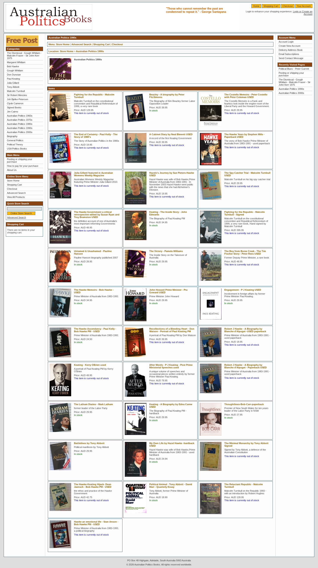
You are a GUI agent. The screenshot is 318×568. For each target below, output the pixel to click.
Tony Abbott (13, 87)
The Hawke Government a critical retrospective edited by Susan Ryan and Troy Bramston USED (96, 214)
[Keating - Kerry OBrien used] (61, 397)
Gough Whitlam (15, 70)
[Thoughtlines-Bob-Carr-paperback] (212, 437)
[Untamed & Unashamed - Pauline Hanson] (61, 283)
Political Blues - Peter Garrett (294, 68)
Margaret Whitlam (16, 62)
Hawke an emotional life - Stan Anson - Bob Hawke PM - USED (96, 523)
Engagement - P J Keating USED (242, 290)
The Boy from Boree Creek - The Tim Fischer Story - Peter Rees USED (245, 252)
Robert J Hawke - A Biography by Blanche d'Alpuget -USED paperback (245, 330)
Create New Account (289, 46)
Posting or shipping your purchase (19, 160)
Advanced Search (16, 193)
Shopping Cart (270, 6)
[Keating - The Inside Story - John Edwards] (137, 241)
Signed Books (14, 107)
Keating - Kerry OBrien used (90, 365)
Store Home (13, 180)
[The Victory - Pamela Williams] (137, 279)
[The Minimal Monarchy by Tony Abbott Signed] (212, 472)
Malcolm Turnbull (16, 91)
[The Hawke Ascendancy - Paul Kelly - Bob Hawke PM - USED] (61, 358)
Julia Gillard (13, 83)
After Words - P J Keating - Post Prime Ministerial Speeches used (171, 366)
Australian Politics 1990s (19, 128)
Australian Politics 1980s (19, 124)
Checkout (288, 6)
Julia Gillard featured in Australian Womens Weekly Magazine (93, 174)
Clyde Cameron (15, 103)
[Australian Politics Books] (49, 29)
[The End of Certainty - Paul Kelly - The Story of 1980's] (61, 164)
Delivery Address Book (291, 50)
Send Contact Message (291, 58)
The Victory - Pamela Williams (166, 251)
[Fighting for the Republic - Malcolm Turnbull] (61, 123)
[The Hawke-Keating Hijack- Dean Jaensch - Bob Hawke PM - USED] (61, 512)
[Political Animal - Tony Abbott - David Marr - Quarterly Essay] (137, 514)
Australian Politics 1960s (19, 115)
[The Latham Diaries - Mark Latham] (61, 433)
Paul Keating (13, 78)
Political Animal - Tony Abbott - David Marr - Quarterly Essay (170, 485)
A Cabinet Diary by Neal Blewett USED (171, 134)
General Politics (15, 140)
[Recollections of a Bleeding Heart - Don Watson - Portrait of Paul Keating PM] (137, 358)
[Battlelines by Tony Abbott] (61, 471)
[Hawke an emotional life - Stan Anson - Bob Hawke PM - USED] (61, 549)
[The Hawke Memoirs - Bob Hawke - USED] (61, 318)
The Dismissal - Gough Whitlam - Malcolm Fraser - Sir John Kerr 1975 (24, 55)
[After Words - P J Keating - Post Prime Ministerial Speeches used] (137, 398)
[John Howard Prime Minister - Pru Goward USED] (137, 322)
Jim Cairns (12, 111)
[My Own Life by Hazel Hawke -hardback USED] (137, 478)
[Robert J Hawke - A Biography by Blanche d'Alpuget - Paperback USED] (212, 394)
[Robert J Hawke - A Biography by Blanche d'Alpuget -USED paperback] (212, 358)
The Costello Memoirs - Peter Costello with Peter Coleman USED (245, 95)
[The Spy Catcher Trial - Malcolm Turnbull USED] (212, 201)
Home (256, 6)
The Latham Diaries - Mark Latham (93, 404)
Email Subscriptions (289, 54)
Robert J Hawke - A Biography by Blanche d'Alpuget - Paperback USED (245, 366)
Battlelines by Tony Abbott (89, 443)
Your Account (304, 6)
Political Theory (15, 144)
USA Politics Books (17, 148)
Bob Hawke (13, 66)
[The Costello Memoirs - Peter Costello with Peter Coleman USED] (212, 128)
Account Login (286, 41)
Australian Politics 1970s (19, 120)
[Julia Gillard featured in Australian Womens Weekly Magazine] (61, 200)
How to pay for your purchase (22, 166)
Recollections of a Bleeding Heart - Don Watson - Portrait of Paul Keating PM (171, 330)
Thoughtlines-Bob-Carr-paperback (244, 404)
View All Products (16, 197)
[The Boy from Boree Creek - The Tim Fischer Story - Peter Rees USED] (212, 282)
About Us (12, 170)
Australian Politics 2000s (19, 132)
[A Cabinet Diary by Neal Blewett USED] (137, 164)
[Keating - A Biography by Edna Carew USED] (137, 436)
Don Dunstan (14, 74)
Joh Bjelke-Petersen (17, 99)
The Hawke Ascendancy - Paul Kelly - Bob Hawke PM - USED (95, 330)
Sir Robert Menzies (17, 95)
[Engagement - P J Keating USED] (212, 320)
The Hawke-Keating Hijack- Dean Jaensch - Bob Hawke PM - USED (92, 485)
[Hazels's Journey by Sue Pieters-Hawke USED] (137, 205)
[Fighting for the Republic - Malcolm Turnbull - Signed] (212, 244)
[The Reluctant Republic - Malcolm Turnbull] (212, 515)
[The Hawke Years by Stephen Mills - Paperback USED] (212, 166)
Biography (12, 136)
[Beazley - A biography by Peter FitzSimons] (137, 123)
